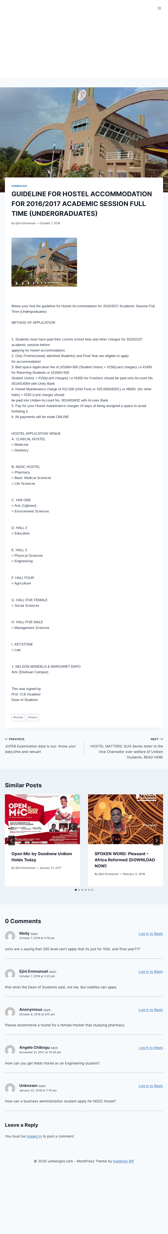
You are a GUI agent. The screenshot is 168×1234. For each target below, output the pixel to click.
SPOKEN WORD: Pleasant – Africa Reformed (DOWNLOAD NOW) (125, 859)
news (32, 717)
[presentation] (42, 819)
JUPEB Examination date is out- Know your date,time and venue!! (40, 745)
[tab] (76, 890)
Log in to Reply (151, 934)
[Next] (156, 840)
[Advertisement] (84, 46)
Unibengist (19, 185)
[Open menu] (159, 8)
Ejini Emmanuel (25, 223)
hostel (18, 717)
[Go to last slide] (11, 840)
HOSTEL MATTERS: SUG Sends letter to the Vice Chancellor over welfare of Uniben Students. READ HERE (126, 748)
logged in (34, 1136)
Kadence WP (123, 1161)
